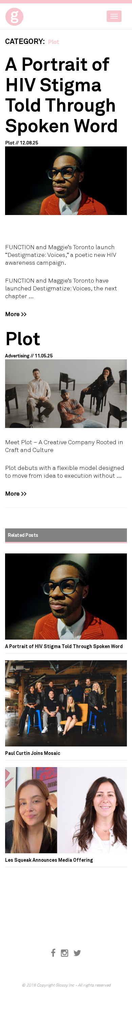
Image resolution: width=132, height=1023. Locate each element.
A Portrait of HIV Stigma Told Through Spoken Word (61, 94)
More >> (16, 313)
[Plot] (66, 393)
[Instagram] (64, 953)
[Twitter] (77, 953)
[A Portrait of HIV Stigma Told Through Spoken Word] (66, 180)
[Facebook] (53, 953)
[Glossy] (26, 15)
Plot (22, 338)
